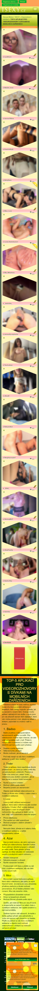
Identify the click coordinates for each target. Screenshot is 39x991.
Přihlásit (22, 2)
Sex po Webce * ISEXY (11, 17)
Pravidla (16, 936)
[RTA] (35, 964)
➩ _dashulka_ (7, 303)
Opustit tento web (12, 963)
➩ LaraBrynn (7, 57)
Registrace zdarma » (9, 2)
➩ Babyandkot (8, 427)
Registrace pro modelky (10, 5)
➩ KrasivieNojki (8, 149)
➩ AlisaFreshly (8, 550)
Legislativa (22, 936)
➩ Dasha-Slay (7, 581)
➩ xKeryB (6, 396)
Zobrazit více (19, 658)
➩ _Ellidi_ (6, 488)
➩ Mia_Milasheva (8, 273)
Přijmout (30, 987)
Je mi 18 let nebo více (22, 959)
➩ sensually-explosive (10, 334)
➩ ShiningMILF (8, 519)
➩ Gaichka (6, 612)
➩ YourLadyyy (7, 365)
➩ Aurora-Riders (8, 118)
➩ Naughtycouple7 (9, 457)
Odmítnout (14, 987)
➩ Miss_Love (7, 211)
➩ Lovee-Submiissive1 (10, 242)
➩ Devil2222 (7, 642)
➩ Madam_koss (8, 88)
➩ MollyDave (7, 180)
